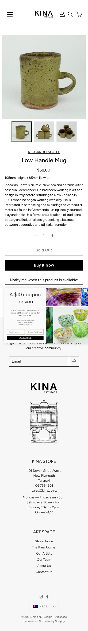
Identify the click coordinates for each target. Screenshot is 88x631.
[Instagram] (41, 596)
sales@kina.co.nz (44, 491)
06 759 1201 (44, 486)
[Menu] (10, 14)
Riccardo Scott (44, 152)
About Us (44, 566)
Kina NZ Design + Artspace (50, 616)
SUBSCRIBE (23, 338)
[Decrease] (35, 235)
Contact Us (44, 572)
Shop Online (44, 541)
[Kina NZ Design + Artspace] (44, 14)
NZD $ (44, 606)
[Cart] (79, 14)
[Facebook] (47, 596)
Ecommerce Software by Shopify (44, 621)
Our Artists (44, 554)
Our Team (44, 560)
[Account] (62, 14)
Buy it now (44, 265)
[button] (70, 14)
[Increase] (52, 235)
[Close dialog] (83, 290)
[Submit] (74, 361)
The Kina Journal (44, 547)
